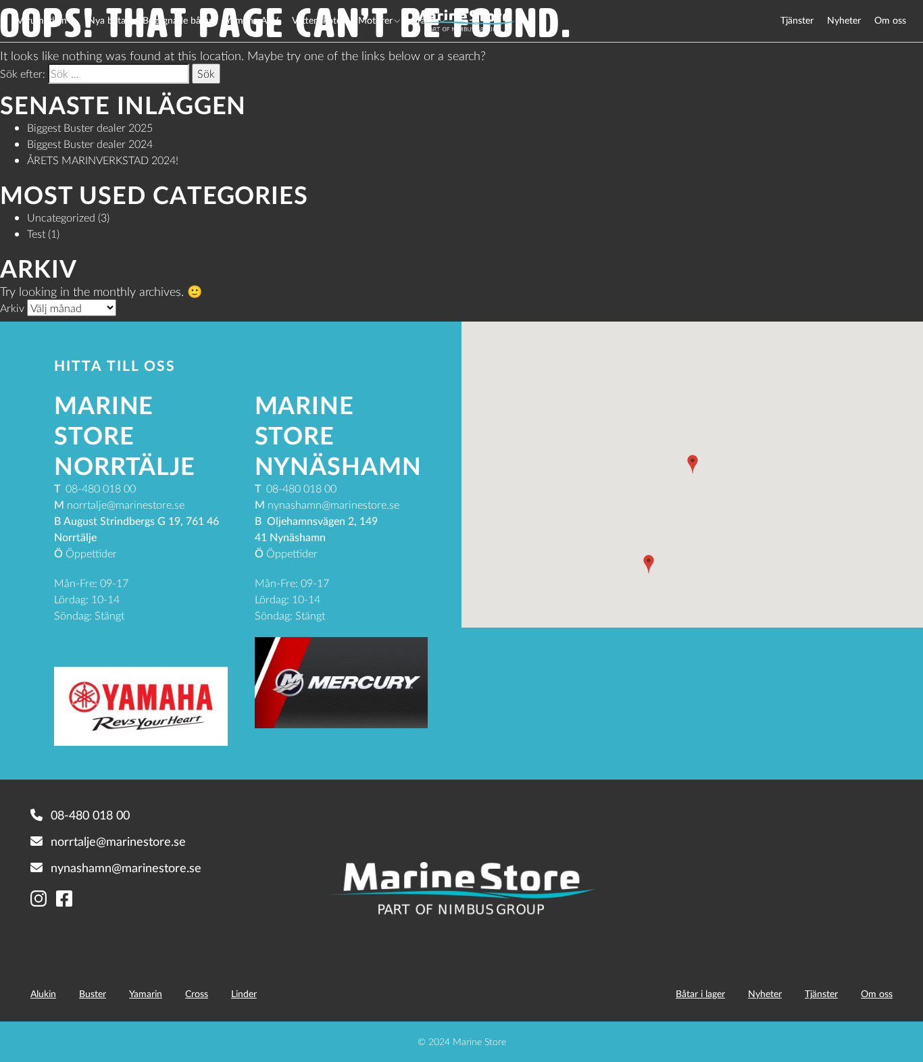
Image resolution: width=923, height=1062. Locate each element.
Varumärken (42, 20)
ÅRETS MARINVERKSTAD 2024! (102, 160)
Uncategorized (61, 217)
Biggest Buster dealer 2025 (90, 127)
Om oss (890, 20)
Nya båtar (108, 20)
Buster (92, 993)
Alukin (43, 993)
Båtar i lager (700, 993)
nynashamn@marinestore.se (126, 867)
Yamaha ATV (252, 20)
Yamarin (145, 993)
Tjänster (797, 20)
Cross (196, 993)
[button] (692, 464)
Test (36, 233)
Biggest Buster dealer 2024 (90, 143)
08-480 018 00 (90, 815)
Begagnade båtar (177, 20)
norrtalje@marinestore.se (118, 841)
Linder (244, 993)
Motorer (375, 20)
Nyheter (844, 20)
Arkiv (12, 308)
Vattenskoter (318, 20)
